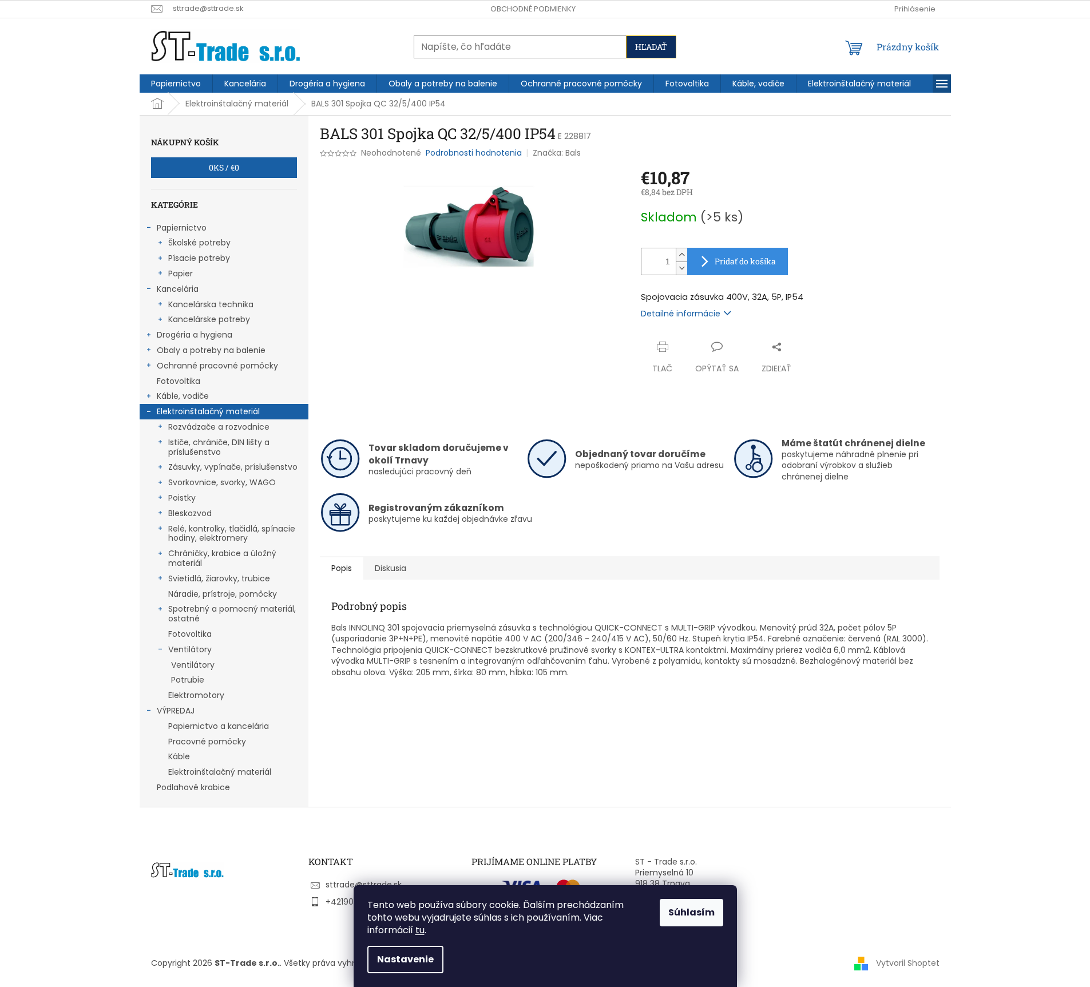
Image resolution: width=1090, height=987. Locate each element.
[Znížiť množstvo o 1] (681, 268)
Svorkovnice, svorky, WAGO (222, 482)
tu (420, 930)
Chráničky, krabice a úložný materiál (222, 558)
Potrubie (187, 679)
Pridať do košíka (745, 261)
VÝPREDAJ (176, 710)
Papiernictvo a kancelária (218, 726)
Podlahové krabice (193, 787)
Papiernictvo (182, 227)
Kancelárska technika (210, 304)
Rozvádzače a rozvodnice (218, 427)
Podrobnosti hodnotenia (474, 153)
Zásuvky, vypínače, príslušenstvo (233, 467)
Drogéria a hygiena (194, 334)
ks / (224, 167)
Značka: (557, 152)
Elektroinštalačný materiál (208, 411)
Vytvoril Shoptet (908, 963)
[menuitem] (176, 83)
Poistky (182, 498)
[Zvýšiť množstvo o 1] (681, 254)
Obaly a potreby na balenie (211, 350)
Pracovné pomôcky (207, 741)
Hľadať (651, 46)
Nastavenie (405, 959)
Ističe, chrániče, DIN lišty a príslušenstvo (218, 447)
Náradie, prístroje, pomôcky (222, 594)
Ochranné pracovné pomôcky (217, 365)
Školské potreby (199, 242)
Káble (179, 756)
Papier (180, 273)
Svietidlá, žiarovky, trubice (219, 578)
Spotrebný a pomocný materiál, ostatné (232, 613)
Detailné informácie (680, 313)
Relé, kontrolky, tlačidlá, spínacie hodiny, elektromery (231, 533)
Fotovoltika (178, 381)
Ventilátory (190, 649)
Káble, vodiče (183, 396)
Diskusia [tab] (390, 568)
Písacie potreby (199, 258)
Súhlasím (691, 912)
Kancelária (178, 289)
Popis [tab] (341, 568)
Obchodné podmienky (533, 8)
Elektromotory (196, 695)
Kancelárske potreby (209, 319)
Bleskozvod (190, 513)
